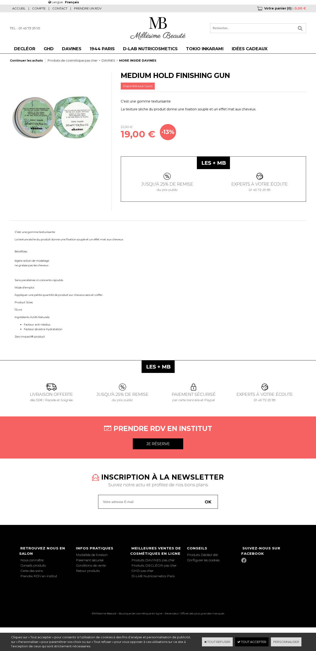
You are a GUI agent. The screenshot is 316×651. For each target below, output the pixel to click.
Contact (59, 8)
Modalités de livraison (92, 555)
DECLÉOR (24, 48)
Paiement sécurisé (89, 560)
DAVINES (71, 48)
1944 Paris (102, 48)
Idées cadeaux (250, 48)
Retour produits (88, 571)
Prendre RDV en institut (38, 576)
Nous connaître (31, 560)
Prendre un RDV (88, 8)
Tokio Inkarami (204, 48)
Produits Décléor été (202, 555)
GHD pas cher (142, 571)
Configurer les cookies (203, 560)
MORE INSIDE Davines (137, 60)
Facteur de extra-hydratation (43, 329)
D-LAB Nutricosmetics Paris (153, 576)
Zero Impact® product (30, 336)
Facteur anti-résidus (37, 324)
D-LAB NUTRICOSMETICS (150, 48)
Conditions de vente (91, 565)
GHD (49, 48)
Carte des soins (31, 571)
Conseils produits (33, 565)
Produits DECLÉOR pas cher (154, 565)
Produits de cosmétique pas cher (73, 60)
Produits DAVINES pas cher (153, 560)
